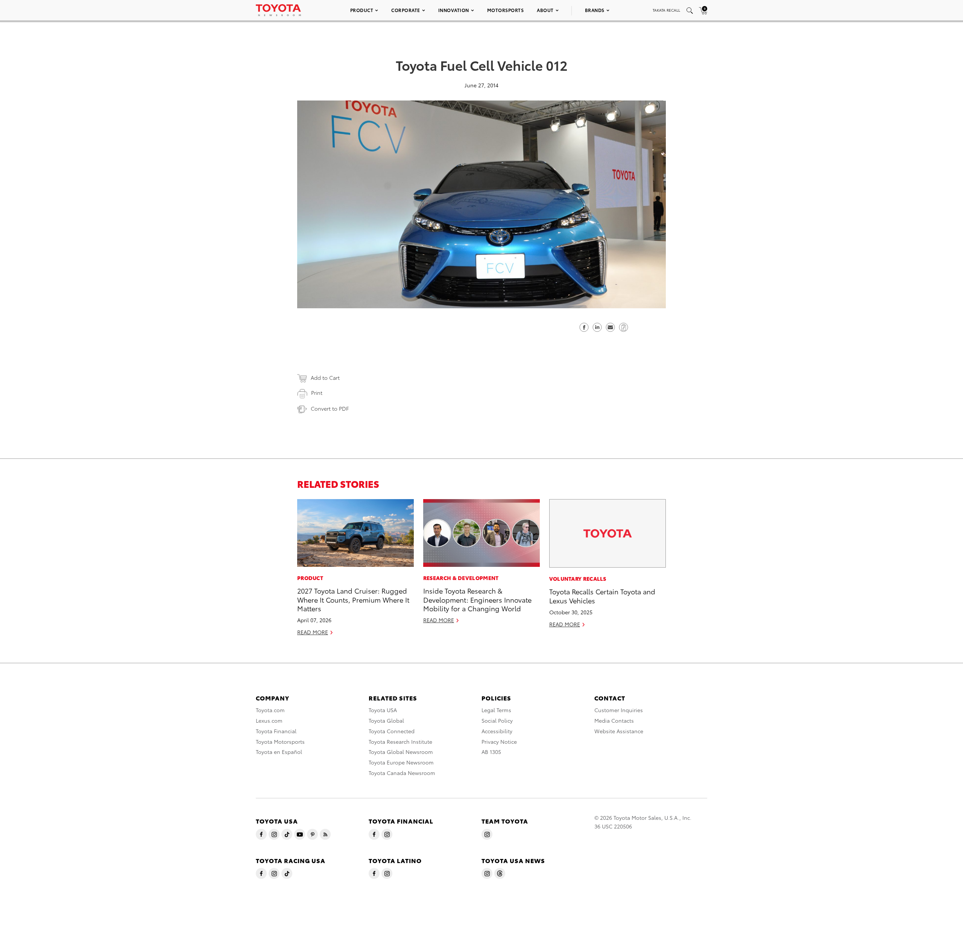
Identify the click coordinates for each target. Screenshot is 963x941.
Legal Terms (496, 710)
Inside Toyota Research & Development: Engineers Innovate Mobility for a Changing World (477, 599)
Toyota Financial (276, 731)
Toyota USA (383, 710)
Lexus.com (269, 720)
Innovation (453, 10)
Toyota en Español (279, 751)
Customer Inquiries (618, 710)
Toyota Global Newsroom (401, 751)
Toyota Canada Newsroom (402, 773)
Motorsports (505, 10)
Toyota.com (270, 710)
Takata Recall (666, 10)
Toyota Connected (392, 731)
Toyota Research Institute (400, 741)
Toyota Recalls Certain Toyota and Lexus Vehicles (602, 595)
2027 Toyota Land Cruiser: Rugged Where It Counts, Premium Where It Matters (353, 599)
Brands (595, 10)
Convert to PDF (330, 408)
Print (316, 392)
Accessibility (497, 731)
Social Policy (497, 720)
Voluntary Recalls (577, 578)
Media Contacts (614, 720)
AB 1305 (491, 751)
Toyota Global (386, 720)
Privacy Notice (499, 741)
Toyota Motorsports (280, 741)
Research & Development (461, 578)
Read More (312, 632)
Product (362, 10)
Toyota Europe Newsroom (401, 762)
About (545, 10)
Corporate (405, 10)
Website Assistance (618, 731)
